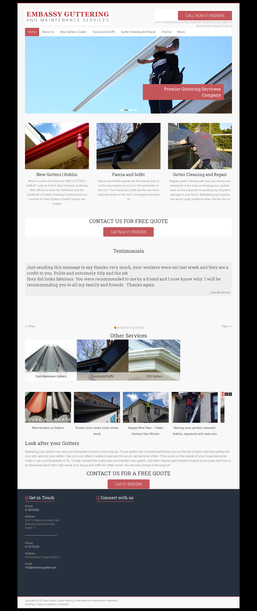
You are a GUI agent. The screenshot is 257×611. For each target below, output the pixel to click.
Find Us (166, 32)
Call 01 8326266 (128, 484)
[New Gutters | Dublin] (57, 147)
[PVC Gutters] (154, 341)
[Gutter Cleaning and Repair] (200, 147)
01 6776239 (32, 546)
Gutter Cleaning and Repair (138, 32)
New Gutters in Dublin (48, 428)
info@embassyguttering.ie (40, 567)
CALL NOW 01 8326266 (205, 15)
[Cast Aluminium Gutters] (51, 341)
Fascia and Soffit (103, 32)
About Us (48, 32)
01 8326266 (32, 509)
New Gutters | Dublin (73, 32)
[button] (230, 394)
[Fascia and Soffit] (128, 147)
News (181, 32)
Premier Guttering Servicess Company (192, 92)
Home (32, 32)
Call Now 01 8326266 (128, 232)
